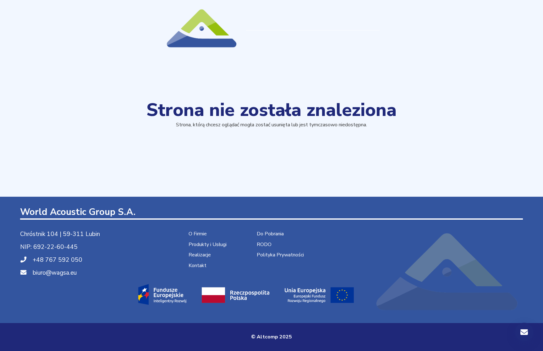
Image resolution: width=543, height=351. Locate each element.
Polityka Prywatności (280, 254)
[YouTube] (528, 28)
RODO (264, 244)
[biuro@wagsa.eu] (26, 273)
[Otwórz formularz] (524, 332)
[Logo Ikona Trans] (202, 28)
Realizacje (200, 254)
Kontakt (197, 265)
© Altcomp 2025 (271, 336)
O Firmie (198, 233)
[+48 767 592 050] (26, 260)
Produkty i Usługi (208, 244)
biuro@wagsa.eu (55, 273)
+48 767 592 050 (57, 260)
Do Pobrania (270, 233)
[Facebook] (511, 28)
